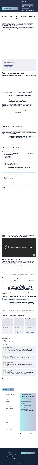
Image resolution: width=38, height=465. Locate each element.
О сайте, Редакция (14, 458)
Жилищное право (9, 406)
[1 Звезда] (3, 341)
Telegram (19, 463)
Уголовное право (9, 429)
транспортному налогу (18, 20)
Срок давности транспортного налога (10, 67)
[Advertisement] (10, 84)
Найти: (20, 433)
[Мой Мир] (5, 338)
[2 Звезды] (7, 341)
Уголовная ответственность (8, 66)
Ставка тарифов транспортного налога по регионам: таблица (30, 330)
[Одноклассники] (3, 338)
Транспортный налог (6, 327)
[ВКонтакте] (2, 338)
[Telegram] (10, 338)
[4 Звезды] (14, 341)
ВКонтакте (16, 463)
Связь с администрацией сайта (22, 458)
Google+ (21, 463)
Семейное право (9, 424)
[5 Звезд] (17, 341)
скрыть (13, 61)
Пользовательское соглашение (19, 459)
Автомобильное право (10, 394)
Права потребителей (9, 420)
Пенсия (7, 417)
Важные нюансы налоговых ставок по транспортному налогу (7, 330)
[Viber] (6, 338)
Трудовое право (9, 427)
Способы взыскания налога (8, 65)
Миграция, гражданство (10, 413)
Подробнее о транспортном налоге (10, 62)
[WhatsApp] (7, 338)
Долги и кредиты (9, 403)
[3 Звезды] (10, 341)
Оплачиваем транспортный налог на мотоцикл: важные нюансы (19, 330)
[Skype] (9, 338)
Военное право (8, 401)
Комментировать (8, 389)
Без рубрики (8, 399)
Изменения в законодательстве (9, 63)
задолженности (14, 25)
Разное (7, 422)
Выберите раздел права (8, 8)
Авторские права (9, 396)
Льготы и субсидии (9, 408)
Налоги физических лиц (10, 415)
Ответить (11, 347)
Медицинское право (9, 410)
